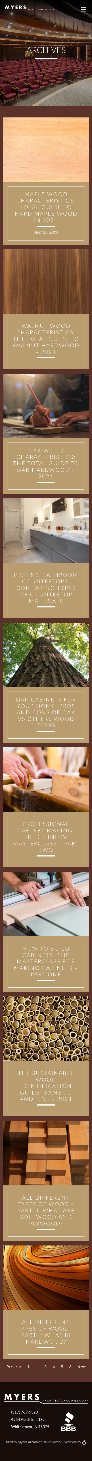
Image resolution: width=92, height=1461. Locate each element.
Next (81, 1366)
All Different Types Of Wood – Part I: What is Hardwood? (46, 1331)
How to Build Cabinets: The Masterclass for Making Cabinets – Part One (46, 961)
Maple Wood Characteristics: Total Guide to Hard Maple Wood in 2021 (46, 207)
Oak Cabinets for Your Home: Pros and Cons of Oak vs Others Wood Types (46, 712)
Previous (13, 1366)
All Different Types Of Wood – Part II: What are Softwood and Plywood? (46, 1210)
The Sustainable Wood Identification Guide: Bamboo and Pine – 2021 (46, 1086)
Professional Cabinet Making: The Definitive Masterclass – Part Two (46, 836)
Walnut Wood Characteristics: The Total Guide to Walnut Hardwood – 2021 (46, 338)
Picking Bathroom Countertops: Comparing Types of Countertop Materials (46, 587)
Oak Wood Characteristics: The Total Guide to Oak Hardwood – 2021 (46, 463)
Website (70, 1442)
